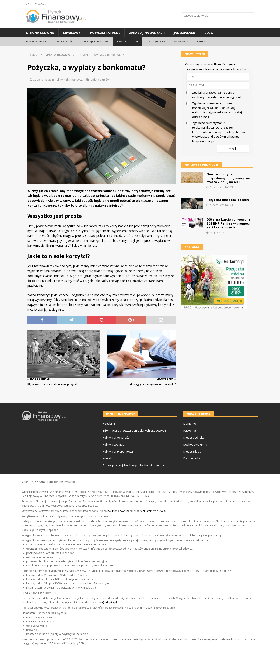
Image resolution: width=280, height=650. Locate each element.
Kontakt (108, 458)
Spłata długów (127, 41)
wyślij (232, 148)
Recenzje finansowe (95, 41)
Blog (209, 33)
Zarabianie (181, 41)
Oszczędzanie (156, 41)
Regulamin (110, 423)
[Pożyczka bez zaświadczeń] (192, 203)
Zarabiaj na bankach (147, 33)
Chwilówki (72, 33)
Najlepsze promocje (202, 164)
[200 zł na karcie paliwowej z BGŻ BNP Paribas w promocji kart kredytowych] (192, 223)
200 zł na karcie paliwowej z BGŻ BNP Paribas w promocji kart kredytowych (228, 223)
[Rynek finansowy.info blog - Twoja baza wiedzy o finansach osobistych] (56, 26)
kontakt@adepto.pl (105, 602)
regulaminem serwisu (153, 511)
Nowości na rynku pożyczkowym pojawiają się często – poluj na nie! (228, 178)
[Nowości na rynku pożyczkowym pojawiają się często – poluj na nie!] (192, 177)
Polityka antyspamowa (118, 451)
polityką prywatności (120, 511)
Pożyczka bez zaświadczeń (227, 200)
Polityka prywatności (116, 437)
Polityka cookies (113, 444)
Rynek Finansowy (72, 80)
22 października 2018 (222, 204)
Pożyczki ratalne (105, 33)
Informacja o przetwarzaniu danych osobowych (134, 430)
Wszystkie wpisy (37, 41)
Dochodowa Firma (195, 444)
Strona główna (40, 33)
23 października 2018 (222, 187)
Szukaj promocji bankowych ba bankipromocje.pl (135, 465)
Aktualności (64, 41)
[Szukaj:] (218, 15)
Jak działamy (185, 33)
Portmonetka (192, 458)
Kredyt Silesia (192, 451)
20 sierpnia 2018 (43, 80)
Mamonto (189, 423)
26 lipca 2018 (217, 232)
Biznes (200, 41)
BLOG (34, 55)
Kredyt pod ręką (193, 437)
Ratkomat (189, 430)
